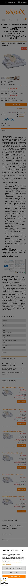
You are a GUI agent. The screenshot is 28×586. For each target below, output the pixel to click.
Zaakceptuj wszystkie (14, 576)
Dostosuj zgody (14, 572)
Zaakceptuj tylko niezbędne (14, 568)
